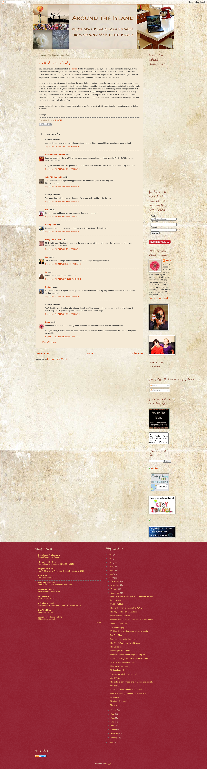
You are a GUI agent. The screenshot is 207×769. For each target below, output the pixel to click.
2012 (111, 559)
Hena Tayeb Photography (49, 555)
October (114, 589)
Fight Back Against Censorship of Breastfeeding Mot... (132, 596)
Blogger (108, 763)
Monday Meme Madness (120, 616)
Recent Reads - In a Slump (48, 557)
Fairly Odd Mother (53, 240)
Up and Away (115, 600)
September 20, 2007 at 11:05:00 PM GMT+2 (63, 279)
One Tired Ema (44, 610)
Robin (47, 322)
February (114, 733)
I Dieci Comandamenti (46, 619)
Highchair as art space (119, 666)
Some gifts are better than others (123, 639)
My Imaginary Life (117, 670)
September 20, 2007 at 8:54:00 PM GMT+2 (62, 232)
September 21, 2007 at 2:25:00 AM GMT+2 (62, 296)
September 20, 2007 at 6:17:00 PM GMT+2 (62, 186)
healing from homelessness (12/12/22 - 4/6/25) (56, 564)
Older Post (137, 353)
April (113, 726)
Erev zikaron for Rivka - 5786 (49, 592)
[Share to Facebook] (48, 124)
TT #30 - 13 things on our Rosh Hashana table (129, 658)
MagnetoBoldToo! (46, 569)
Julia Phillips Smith (54, 177)
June (113, 718)
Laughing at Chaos (46, 583)
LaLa (47, 210)
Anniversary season (45, 612)
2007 (111, 578)
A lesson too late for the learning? (123, 674)
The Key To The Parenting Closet (123, 612)
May (113, 722)
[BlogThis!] (42, 124)
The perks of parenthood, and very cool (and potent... (131, 682)
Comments (156, 390)
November (115, 585)
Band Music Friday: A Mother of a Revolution (55, 585)
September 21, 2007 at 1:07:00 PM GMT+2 (62, 314)
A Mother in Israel (46, 603)
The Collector (115, 647)
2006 (111, 742)
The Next (114, 705)
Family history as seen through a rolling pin (127, 655)
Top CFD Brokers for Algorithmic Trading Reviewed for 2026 (61, 571)
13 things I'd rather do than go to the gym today (129, 631)
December (115, 581)
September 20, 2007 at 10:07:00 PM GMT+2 (63, 264)
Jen (46, 257)
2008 (111, 574)
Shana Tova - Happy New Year (122, 662)
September (115, 593)
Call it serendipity (54, 63)
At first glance (116, 686)
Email (153, 216)
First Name (155, 222)
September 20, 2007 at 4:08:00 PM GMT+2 (62, 146)
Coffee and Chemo (46, 589)
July (113, 714)
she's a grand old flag (46, 599)
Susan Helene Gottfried (55, 155)
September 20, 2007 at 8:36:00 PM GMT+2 (62, 202)
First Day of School (118, 701)
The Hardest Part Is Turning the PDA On (126, 608)
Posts (154, 386)
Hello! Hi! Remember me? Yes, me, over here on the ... (132, 620)
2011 (111, 563)
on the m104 (43, 596)
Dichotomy (114, 697)
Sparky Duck (50, 225)
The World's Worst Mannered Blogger (125, 643)
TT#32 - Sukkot (116, 604)
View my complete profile (159, 298)
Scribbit (48, 287)
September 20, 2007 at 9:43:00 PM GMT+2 (62, 249)
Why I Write (115, 678)
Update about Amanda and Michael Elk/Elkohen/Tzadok (59, 605)
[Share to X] (45, 124)
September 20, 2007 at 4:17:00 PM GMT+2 (62, 169)
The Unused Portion (47, 562)
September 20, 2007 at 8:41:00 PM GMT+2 (62, 217)
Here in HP (42, 576)
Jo (46, 272)
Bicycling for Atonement (120, 651)
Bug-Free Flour (116, 635)
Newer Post (42, 353)
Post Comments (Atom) (57, 359)
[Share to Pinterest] (50, 124)
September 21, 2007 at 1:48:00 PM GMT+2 (62, 337)
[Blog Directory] (40, 757)
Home (90, 353)
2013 (111, 555)
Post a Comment (49, 342)
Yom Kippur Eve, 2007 (119, 623)
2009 (111, 570)
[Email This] (40, 124)
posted (74, 69)
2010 (111, 566)
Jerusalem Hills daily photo (50, 617)
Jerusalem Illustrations (46, 578)
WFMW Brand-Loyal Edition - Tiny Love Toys (128, 693)
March (113, 730)
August (114, 710)
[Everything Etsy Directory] (160, 490)
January (114, 737)
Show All (98, 622)
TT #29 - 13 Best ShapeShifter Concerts (126, 690)
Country (154, 227)
